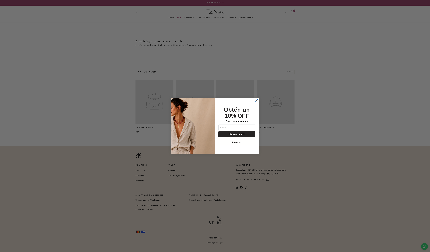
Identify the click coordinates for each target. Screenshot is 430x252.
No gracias (236, 142)
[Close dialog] (256, 100)
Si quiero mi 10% (237, 134)
